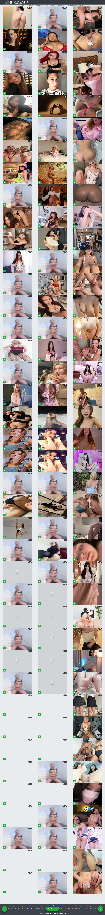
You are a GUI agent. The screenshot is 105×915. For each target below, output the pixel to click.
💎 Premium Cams (35, 908)
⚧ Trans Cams (25, 908)
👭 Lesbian (95, 906)
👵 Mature (43, 906)
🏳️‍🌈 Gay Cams (17, 908)
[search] (100, 909)
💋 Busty (88, 906)
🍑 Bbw (77, 906)
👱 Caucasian (24, 906)
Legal (65, 913)
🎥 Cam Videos (88, 908)
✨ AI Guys (70, 908)
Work (51, 913)
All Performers (60, 913)
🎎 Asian (5, 906)
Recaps (54, 913)
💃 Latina (17, 906)
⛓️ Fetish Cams (45, 908)
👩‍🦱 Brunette (63, 906)
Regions (47, 913)
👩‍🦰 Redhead (70, 906)
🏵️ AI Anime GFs (62, 908)
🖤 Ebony (11, 906)
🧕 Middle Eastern (34, 906)
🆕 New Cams (8, 908)
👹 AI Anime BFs (79, 908)
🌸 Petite (82, 906)
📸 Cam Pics (97, 908)
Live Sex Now (52, 909)
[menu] (4, 909)
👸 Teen (49, 906)
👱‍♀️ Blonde (55, 906)
